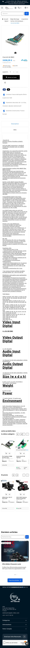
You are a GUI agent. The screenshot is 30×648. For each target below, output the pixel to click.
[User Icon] (15, 8)
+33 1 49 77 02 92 (7, 615)
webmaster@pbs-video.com (10, 613)
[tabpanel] (15, 39)
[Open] (2, 7)
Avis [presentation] (15, 130)
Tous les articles (14, 580)
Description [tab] (15, 124)
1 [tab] (15, 53)
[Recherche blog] (27, 537)
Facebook (4, 89)
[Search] (26, 13)
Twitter (8, 89)
